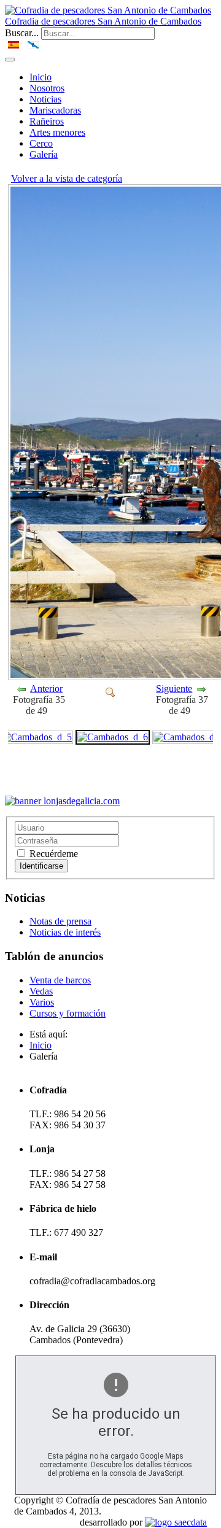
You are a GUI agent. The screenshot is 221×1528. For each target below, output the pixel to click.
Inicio (40, 77)
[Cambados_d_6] (110, 691)
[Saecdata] (176, 1522)
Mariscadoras (55, 110)
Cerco (41, 143)
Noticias (45, 99)
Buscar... (22, 33)
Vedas (41, 991)
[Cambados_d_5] (36, 736)
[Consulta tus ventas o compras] (62, 801)
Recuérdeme (52, 853)
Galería (43, 154)
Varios (41, 1002)
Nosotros (46, 88)
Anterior (46, 688)
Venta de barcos (60, 980)
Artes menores (57, 132)
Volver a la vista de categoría (66, 178)
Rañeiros (46, 121)
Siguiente (174, 688)
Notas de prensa (60, 921)
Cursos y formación (67, 1013)
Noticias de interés (65, 932)
